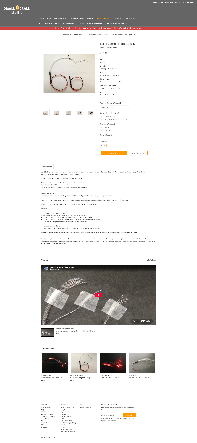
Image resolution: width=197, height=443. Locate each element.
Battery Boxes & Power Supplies (51, 19)
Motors (90, 19)
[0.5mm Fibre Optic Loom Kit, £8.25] (113, 363)
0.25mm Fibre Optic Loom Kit (51, 378)
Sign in (177, 2)
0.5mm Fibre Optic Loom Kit (109, 378)
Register (185, 2)
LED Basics (45, 412)
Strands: (107, 124)
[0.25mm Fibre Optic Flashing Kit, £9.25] (84, 363)
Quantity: (103, 142)
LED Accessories (130, 19)
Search (156, 2)
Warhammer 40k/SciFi (116, 24)
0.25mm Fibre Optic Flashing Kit (81, 378)
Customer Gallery (47, 408)
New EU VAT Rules (47, 414)
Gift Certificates (167, 2)
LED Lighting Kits (103, 19)
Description (47, 166)
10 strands (106, 130)
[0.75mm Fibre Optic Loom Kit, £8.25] (142, 363)
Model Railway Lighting (48, 24)
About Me (44, 423)
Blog (42, 421)
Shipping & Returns (48, 416)
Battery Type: (109, 113)
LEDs (117, 19)
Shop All (80, 24)
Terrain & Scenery (94, 24)
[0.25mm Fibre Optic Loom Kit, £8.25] (55, 363)
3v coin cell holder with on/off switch (115, 119)
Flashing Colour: (110, 103)
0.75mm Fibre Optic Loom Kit (139, 378)
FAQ (42, 410)
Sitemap (44, 427)
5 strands (106, 127)
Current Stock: (106, 135)
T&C (42, 425)
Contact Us (45, 418)
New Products (68, 24)
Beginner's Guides (77, 19)
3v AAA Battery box (109, 116)
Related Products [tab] (49, 348)
